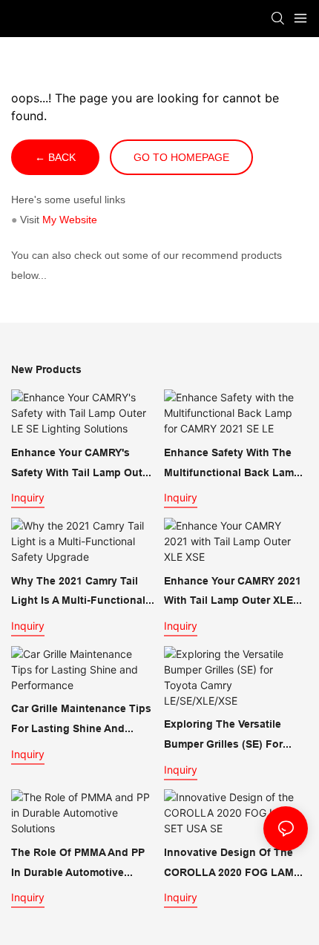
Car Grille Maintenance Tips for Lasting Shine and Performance (81, 720)
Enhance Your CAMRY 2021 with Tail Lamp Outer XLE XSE (232, 592)
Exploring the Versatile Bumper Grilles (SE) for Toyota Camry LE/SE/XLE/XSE (223, 736)
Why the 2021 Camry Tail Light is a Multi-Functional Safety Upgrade (78, 592)
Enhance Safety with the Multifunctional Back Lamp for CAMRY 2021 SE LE (232, 464)
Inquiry (28, 497)
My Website (69, 219)
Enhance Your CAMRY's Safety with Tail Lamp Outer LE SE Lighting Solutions (81, 464)
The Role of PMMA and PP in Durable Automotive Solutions (78, 864)
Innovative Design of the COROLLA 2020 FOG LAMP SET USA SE (232, 864)
